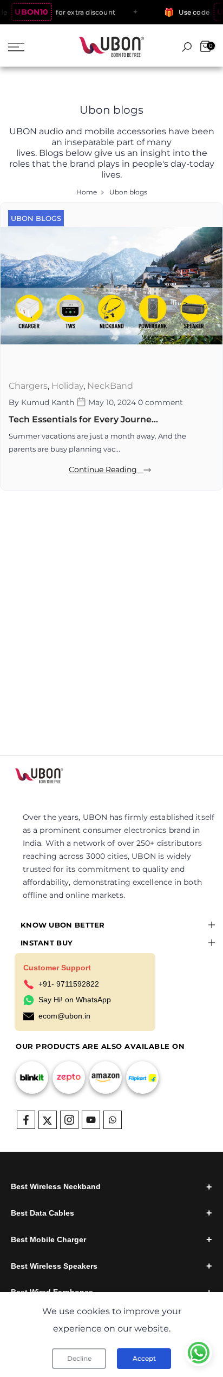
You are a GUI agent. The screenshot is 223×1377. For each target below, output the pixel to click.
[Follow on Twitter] (47, 1120)
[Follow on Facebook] (26, 1120)
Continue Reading (106, 469)
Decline (79, 1358)
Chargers (28, 386)
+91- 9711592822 (68, 984)
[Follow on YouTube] (91, 1120)
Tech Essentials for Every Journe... (83, 419)
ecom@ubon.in (64, 1015)
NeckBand (110, 386)
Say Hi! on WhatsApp (74, 999)
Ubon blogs (36, 218)
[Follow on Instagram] (69, 1120)
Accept (144, 1358)
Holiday (67, 386)
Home (86, 192)
